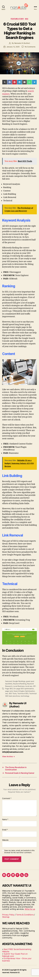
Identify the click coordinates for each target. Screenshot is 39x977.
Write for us (30, 909)
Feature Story (17, 19)
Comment (6, 798)
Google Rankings (19, 681)
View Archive (8, 756)
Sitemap (5, 917)
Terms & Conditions (25, 915)
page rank (9, 691)
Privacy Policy (8, 915)
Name (5, 819)
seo (6, 693)
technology (25, 696)
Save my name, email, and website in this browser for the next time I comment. (19, 852)
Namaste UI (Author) (22, 43)
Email (5, 830)
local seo (28, 686)
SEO (26, 19)
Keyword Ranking (19, 684)
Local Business (18, 686)
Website (5, 840)
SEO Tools (13, 693)
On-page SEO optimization (23, 689)
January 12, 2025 (13, 47)
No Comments (30, 47)
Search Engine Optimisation (24, 691)
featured (8, 681)
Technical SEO (22, 693)
